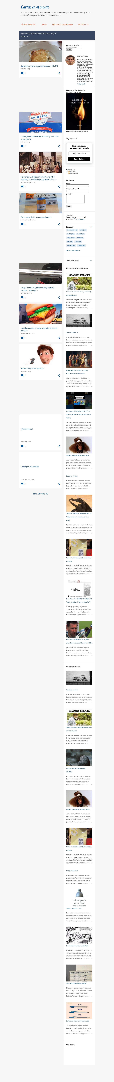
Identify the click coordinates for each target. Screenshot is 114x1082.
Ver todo (25, 37)
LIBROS (44, 25)
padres (81, 245)
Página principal (28, 25)
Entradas (72, 171)
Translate (81, 219)
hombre (80, 234)
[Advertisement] (39, 94)
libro (78, 241)
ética (80, 237)
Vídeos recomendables (62, 25)
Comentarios (74, 173)
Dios (83, 230)
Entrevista (83, 25)
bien (69, 241)
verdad (70, 237)
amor (70, 234)
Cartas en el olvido (35, 6)
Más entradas (40, 494)
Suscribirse (79, 159)
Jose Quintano (82, 56)
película (71, 245)
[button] (59, 73)
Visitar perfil (81, 84)
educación (72, 230)
